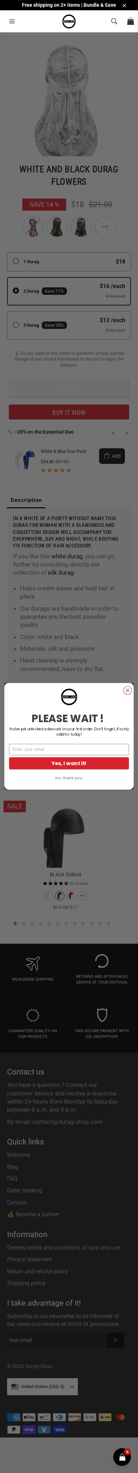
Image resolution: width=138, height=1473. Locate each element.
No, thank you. (68, 778)
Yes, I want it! (68, 763)
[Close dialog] (127, 691)
